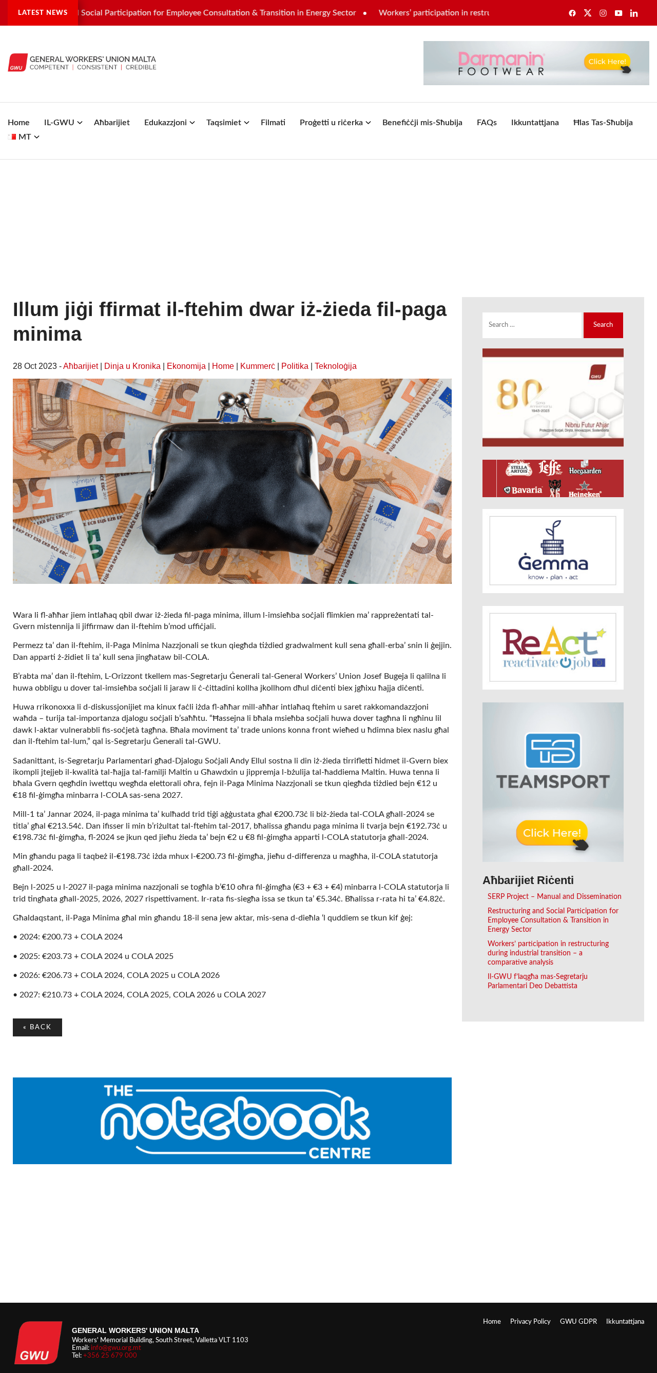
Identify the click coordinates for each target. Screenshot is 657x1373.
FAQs (487, 123)
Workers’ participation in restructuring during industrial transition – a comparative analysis (548, 953)
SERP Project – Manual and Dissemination (555, 896)
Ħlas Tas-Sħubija (603, 123)
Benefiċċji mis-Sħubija (422, 123)
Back (37, 1027)
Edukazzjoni (165, 123)
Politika (294, 366)
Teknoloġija (336, 366)
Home (19, 123)
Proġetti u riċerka (331, 123)
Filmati (273, 123)
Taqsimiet (223, 123)
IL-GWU (59, 123)
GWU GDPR (578, 1322)
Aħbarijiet (112, 123)
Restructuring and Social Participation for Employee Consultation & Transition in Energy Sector (553, 920)
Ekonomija (186, 366)
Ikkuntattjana (535, 123)
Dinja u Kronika (132, 366)
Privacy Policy (530, 1322)
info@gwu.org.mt (116, 1348)
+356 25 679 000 (110, 1355)
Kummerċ (257, 366)
